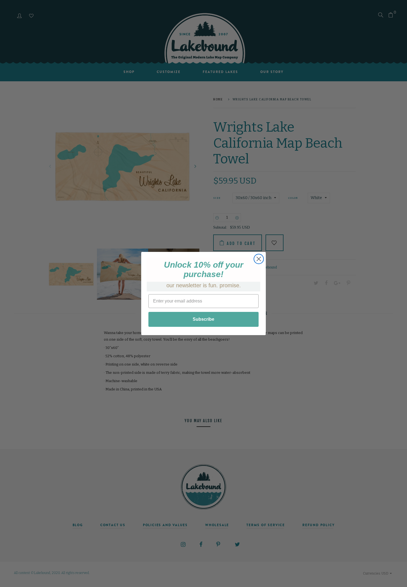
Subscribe (203, 319)
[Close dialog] (259, 259)
